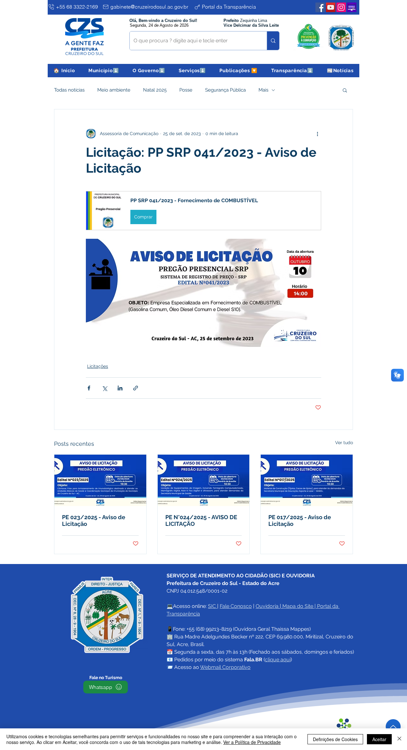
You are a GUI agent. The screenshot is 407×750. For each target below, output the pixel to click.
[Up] (393, 726)
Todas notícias (69, 90)
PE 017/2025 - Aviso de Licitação (299, 520)
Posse (185, 90)
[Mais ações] (317, 133)
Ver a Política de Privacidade (252, 742)
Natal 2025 (155, 90)
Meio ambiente (113, 90)
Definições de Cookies (335, 739)
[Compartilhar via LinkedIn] (120, 388)
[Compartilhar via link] (136, 388)
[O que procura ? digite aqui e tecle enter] (273, 40)
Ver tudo (344, 442)
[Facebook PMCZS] (320, 7)
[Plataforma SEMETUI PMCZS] (351, 7)
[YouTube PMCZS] (330, 7)
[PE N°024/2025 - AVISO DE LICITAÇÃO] (204, 480)
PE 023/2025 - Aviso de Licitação (93, 520)
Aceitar (379, 739)
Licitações (97, 366)
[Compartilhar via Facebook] (89, 388)
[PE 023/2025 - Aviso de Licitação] (100, 480)
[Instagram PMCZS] (341, 7)
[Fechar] (399, 739)
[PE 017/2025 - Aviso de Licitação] (307, 480)
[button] (104, 70)
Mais (263, 90)
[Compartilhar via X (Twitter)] (104, 388)
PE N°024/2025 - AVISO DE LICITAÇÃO (201, 520)
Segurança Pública (225, 90)
